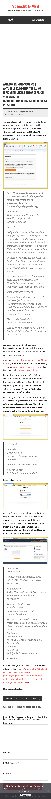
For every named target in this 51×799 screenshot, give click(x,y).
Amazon (8, 698)
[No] (47, 791)
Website (7, 773)
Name (6, 752)
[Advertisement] (25, 51)
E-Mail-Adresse (11, 763)
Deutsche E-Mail (22, 698)
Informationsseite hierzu (30, 370)
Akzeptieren (25, 795)
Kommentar (9, 723)
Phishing (36, 698)
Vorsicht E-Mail (25, 6)
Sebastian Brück (26, 111)
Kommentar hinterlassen (15, 114)
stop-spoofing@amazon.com (26, 366)
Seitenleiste (38, 19)
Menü (10, 19)
